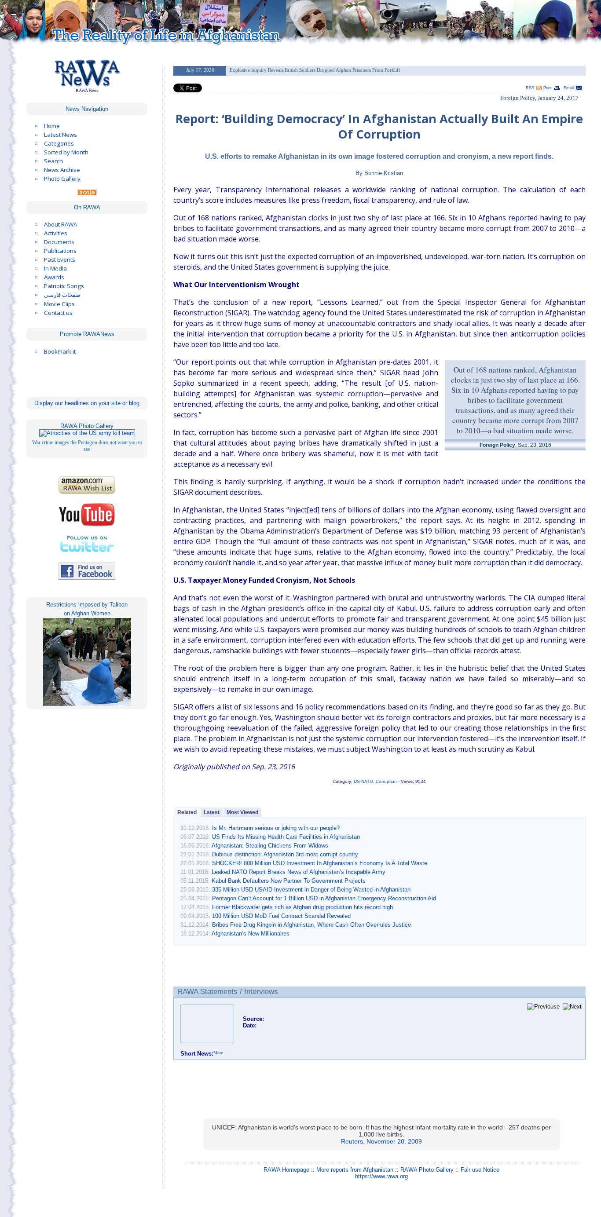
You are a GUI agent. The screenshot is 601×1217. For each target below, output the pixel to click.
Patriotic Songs (64, 286)
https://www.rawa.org (381, 1176)
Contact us (58, 313)
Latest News (60, 135)
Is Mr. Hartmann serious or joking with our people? (276, 828)
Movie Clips (59, 304)
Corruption (386, 781)
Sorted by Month (66, 152)
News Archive (62, 170)
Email (569, 88)
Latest (212, 812)
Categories (59, 143)
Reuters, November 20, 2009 (381, 1141)
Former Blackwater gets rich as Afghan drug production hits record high (302, 907)
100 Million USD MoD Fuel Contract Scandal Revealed (281, 916)
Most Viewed (242, 812)
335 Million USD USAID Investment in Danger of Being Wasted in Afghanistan (311, 889)
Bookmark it (60, 351)
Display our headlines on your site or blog (86, 403)
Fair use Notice (480, 1169)
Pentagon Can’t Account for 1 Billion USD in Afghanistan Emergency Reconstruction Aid (324, 898)
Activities (55, 233)
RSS (530, 88)
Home (52, 126)
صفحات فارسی (62, 295)
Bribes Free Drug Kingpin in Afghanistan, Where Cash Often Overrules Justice (311, 924)
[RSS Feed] (87, 194)
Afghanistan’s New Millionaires (251, 933)
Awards (54, 277)
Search (53, 161)
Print (547, 88)
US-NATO (363, 781)
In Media (55, 268)
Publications (60, 251)
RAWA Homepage (286, 1169)
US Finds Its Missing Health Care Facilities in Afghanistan (286, 836)
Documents (59, 242)
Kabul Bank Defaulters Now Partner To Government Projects (289, 880)
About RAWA (60, 224)
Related (187, 812)
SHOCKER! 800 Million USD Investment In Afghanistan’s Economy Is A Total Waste (319, 863)
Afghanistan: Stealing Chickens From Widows (270, 845)
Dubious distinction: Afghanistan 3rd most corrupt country (285, 854)
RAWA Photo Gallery (427, 1169)
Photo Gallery (62, 179)
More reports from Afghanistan (354, 1169)
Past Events (59, 259)
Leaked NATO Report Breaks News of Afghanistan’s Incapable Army (298, 872)
